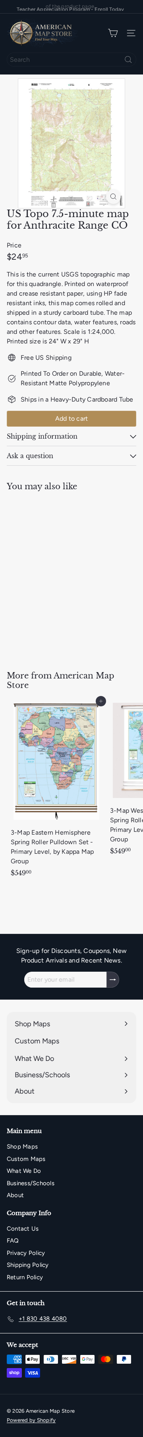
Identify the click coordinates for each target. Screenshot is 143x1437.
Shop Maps (22, 1146)
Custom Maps (26, 1159)
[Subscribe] (112, 980)
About (15, 1195)
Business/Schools (30, 1183)
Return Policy (25, 1277)
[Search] (128, 60)
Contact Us (23, 1228)
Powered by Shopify (31, 1420)
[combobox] (71, 60)
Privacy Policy (26, 1253)
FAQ (13, 1240)
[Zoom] (113, 196)
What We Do (24, 1170)
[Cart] (113, 33)
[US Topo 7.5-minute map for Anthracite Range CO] (56, 576)
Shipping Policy (28, 1264)
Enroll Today (109, 7)
